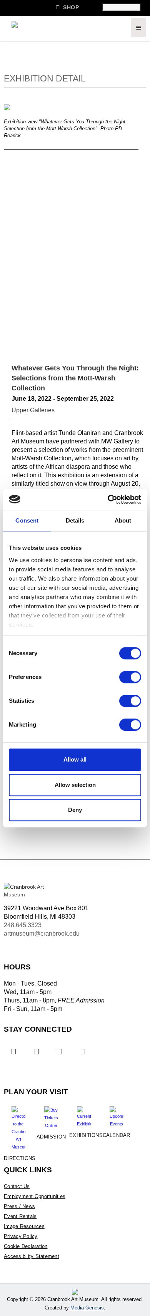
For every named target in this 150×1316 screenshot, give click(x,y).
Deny (75, 810)
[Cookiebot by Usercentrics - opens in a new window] (108, 499)
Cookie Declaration (26, 1246)
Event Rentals (20, 1216)
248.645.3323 (23, 925)
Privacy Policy (21, 1236)
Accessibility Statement (31, 1256)
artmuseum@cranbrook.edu (42, 933)
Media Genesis (87, 1308)
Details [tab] (75, 520)
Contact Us (17, 1186)
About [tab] (123, 520)
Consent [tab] (26, 520)
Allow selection (75, 785)
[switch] (130, 677)
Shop (67, 7)
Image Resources (24, 1226)
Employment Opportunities (34, 1196)
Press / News (19, 1206)
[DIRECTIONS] (18, 1125)
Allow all (75, 759)
